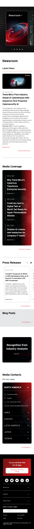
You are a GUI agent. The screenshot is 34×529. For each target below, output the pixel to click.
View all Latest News (24, 151)
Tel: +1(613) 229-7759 (13, 402)
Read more (6, 147)
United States (7, 511)
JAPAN (7, 432)
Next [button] (31, 262)
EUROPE (8, 419)
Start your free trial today (17, 471)
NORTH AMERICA (12, 387)
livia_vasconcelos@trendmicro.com (17, 406)
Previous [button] (27, 262)
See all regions (26, 447)
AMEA (7, 412)
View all (16, 354)
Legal (4, 518)
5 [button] (22, 49)
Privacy (5, 515)
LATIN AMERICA (12, 425)
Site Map (19, 518)
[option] (17, 28)
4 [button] (19, 49)
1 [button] (12, 49)
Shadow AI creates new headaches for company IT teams (16, 232)
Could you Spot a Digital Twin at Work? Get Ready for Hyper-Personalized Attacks (17, 209)
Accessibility (20, 515)
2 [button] (14, 49)
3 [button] (17, 49)
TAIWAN (8, 438)
